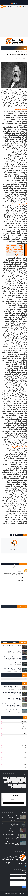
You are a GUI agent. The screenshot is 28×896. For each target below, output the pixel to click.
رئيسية (25, 51)
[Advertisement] (14, 22)
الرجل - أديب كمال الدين (19, 6)
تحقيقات (24, 733)
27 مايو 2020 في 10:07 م (18, 571)
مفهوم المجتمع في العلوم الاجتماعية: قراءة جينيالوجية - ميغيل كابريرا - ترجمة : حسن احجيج (11, 817)
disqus (14, 564)
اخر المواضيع (23, 642)
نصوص (24, 764)
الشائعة (14, 642)
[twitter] (14, 3)
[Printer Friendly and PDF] (14, 535)
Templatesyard (7, 893)
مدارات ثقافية (14, 549)
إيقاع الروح (23, 730)
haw (22, 569)
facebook (5, 564)
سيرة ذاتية (24, 745)
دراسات (24, 738)
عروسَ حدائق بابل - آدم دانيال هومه (14, 651)
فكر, (25, 58)
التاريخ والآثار (23, 728)
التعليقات (5, 642)
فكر (22, 51)
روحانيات (24, 740)
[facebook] (16, 3)
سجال (24, 742)
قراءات (24, 759)
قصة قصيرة (23, 762)
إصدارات (24, 726)
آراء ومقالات (9, 6)
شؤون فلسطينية (22, 747)
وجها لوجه (24, 766)
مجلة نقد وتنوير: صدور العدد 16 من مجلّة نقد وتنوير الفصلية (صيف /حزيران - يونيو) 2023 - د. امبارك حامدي (11, 711)
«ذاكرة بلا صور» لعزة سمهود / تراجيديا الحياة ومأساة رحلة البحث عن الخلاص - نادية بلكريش (11, 836)
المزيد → (24, 866)
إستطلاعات (23, 723)
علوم (25, 752)
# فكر (21, 534)
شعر (25, 6)
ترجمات (24, 735)
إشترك (13, 803)
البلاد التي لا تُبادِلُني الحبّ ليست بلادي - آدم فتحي (11, 645)
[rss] (12, 3)
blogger (23, 564)
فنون (25, 757)
